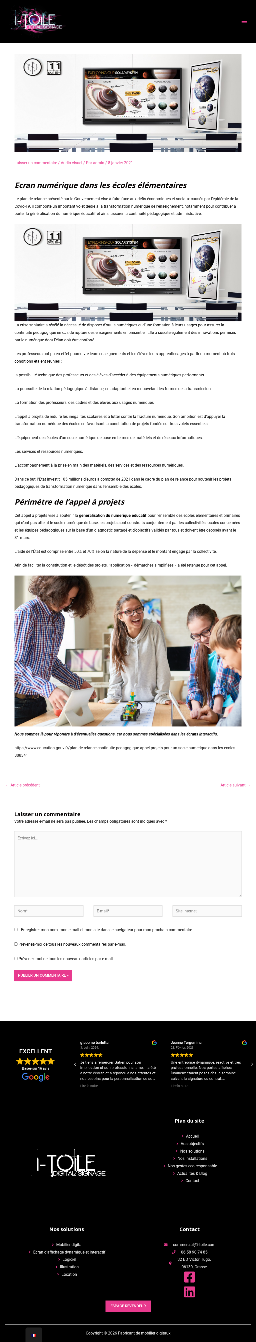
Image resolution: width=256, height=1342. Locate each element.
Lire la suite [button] (89, 1086)
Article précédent (23, 785)
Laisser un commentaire (35, 162)
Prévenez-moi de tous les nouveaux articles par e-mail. (66, 958)
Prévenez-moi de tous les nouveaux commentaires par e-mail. (72, 944)
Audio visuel (71, 162)
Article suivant (235, 785)
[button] (252, 1064)
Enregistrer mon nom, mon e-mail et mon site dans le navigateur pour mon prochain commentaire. (107, 929)
